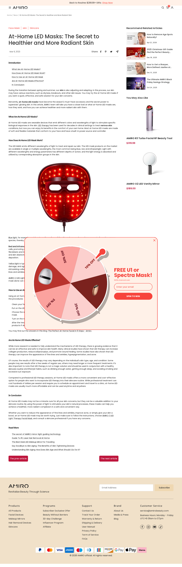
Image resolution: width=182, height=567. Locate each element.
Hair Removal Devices (20, 522)
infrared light (95, 149)
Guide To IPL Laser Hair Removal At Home (31, 438)
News (16, 15)
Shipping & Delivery (92, 522)
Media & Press (121, 514)
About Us (118, 510)
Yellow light (14, 263)
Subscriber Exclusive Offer (56, 510)
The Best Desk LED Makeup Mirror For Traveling (33, 442)
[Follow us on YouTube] (154, 527)
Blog (116, 518)
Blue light (13, 237)
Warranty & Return (92, 518)
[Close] (154, 240)
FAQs (84, 538)
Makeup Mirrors (17, 518)
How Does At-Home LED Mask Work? (28, 73)
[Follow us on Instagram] (148, 527)
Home (9, 15)
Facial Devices (16, 514)
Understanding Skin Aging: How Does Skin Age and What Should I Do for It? (46, 449)
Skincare (34, 28)
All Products (15, 510)
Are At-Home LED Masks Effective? (28, 81)
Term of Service (90, 534)
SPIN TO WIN (133, 296)
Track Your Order (91, 514)
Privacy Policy (89, 530)
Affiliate (47, 526)
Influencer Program (53, 522)
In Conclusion (18, 84)
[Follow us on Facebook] (142, 527)
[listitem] (100, 52)
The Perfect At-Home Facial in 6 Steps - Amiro (69, 331)
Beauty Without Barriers (55, 514)
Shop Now (107, 2)
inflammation (41, 351)
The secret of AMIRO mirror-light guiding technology (36, 434)
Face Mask (14, 28)
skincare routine (16, 369)
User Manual (88, 526)
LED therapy (43, 125)
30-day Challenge (52, 518)
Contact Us (88, 510)
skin (25, 28)
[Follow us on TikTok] (161, 527)
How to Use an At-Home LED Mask (27, 77)
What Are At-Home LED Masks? (26, 69)
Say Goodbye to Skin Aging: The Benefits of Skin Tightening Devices (43, 445)
